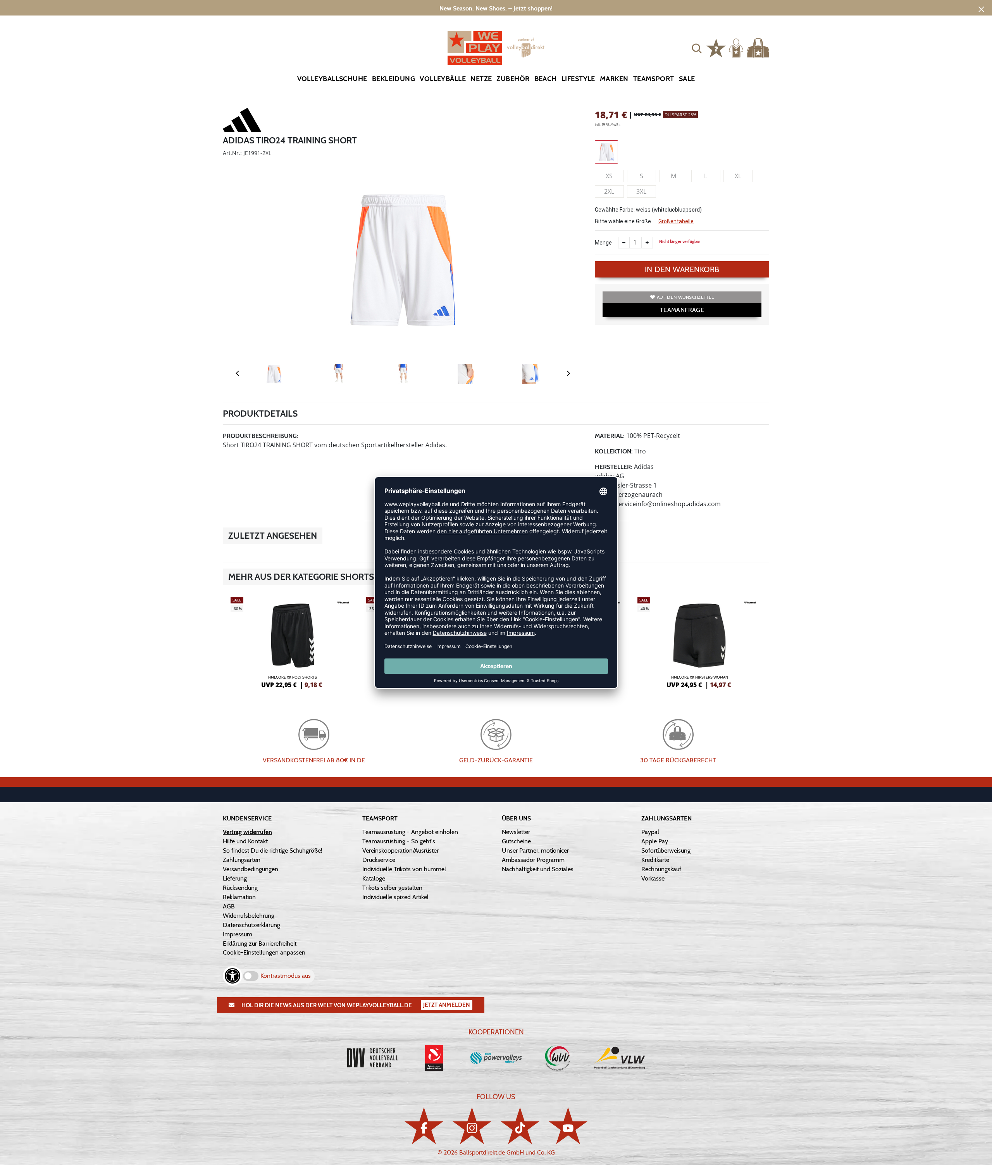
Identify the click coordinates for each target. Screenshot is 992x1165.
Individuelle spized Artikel (395, 897)
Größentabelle (676, 221)
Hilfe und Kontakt (245, 841)
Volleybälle (443, 78)
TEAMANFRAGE (682, 310)
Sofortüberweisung (666, 850)
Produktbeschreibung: (260, 435)
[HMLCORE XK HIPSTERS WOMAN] (699, 641)
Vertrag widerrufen (247, 832)
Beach (545, 78)
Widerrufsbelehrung (248, 915)
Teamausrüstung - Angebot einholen (410, 832)
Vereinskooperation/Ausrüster (400, 850)
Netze (481, 78)
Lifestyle (578, 78)
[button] (696, 48)
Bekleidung (393, 78)
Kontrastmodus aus (285, 975)
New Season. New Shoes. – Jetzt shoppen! (496, 8)
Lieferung (235, 878)
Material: (610, 435)
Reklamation (239, 897)
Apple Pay (654, 841)
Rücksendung (240, 887)
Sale (687, 78)
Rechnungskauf (661, 869)
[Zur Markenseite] (242, 121)
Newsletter (516, 832)
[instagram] (472, 1125)
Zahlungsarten (241, 859)
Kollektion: (614, 451)
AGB (229, 906)
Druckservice (378, 859)
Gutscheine (516, 841)
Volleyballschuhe (332, 78)
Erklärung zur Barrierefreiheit (259, 943)
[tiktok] (520, 1125)
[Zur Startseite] (496, 48)
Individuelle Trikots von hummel (404, 869)
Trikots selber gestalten (392, 887)
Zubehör (512, 78)
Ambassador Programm (533, 859)
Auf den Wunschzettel (685, 297)
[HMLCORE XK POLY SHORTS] (292, 641)
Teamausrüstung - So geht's (398, 841)
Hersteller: (613, 466)
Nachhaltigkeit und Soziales (538, 869)
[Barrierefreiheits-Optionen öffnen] (232, 976)
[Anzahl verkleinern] (624, 242)
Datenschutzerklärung (251, 925)
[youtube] (568, 1125)
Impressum (237, 934)
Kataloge (373, 878)
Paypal (650, 832)
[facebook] (424, 1125)
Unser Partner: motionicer (535, 850)
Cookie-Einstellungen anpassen (264, 952)
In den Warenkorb (682, 269)
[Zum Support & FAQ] (716, 47)
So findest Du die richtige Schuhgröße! (272, 850)
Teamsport (653, 78)
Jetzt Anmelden (446, 1004)
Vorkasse (653, 878)
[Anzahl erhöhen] (647, 242)
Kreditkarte (655, 859)
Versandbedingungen (250, 869)
